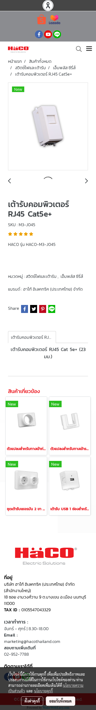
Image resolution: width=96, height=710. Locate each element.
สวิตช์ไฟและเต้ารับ (42, 276)
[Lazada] (54, 19)
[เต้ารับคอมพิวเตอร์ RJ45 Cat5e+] (48, 127)
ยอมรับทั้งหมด (60, 701)
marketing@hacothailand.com (32, 641)
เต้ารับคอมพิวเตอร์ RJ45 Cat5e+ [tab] (33, 337)
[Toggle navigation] (89, 49)
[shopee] (41, 19)
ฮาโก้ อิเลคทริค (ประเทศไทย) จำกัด (53, 289)
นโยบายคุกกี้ (43, 690)
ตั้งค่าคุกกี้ (32, 701)
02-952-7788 (16, 654)
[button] (77, 49)
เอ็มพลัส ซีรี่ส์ (72, 276)
